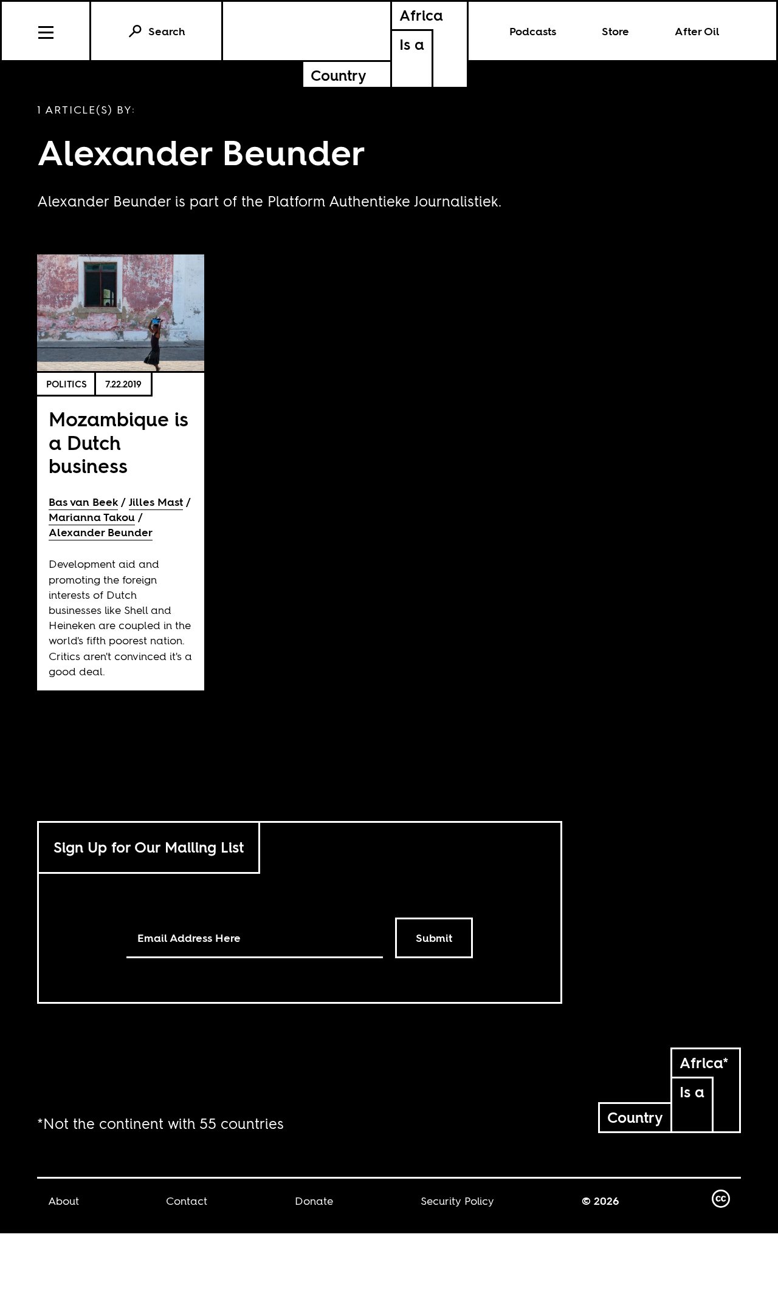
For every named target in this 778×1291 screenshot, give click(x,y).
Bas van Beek (83, 501)
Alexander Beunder (101, 532)
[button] (46, 31)
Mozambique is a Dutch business (118, 443)
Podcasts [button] (532, 31)
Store (615, 31)
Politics (66, 384)
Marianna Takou (92, 517)
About (63, 1200)
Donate (314, 1200)
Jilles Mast (156, 501)
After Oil (697, 31)
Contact (186, 1200)
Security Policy (457, 1200)
